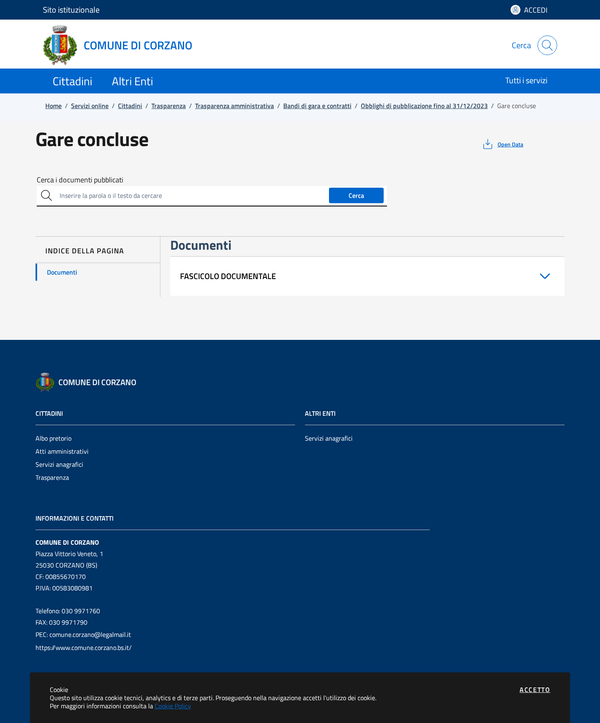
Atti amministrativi (62, 451)
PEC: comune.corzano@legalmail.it (83, 634)
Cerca (356, 195)
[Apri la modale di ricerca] (547, 45)
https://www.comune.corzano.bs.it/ (84, 647)
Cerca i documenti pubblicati (80, 180)
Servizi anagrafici (59, 464)
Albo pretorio (53, 438)
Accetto (535, 689)
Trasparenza (52, 477)
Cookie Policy (173, 706)
